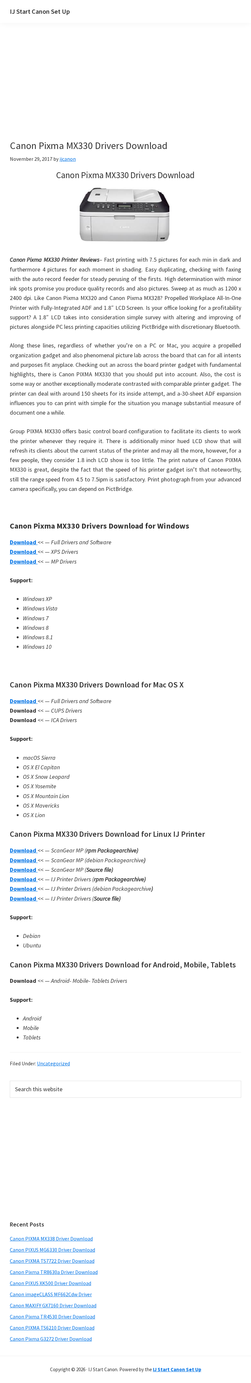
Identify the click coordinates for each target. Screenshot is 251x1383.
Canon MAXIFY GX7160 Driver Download (53, 1305)
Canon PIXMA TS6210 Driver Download (52, 1327)
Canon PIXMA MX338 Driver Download (51, 1238)
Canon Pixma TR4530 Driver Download (52, 1316)
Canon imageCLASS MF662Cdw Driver (51, 1294)
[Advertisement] (125, 91)
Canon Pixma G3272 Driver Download (51, 1339)
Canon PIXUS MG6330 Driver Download (52, 1249)
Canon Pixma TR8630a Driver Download (54, 1272)
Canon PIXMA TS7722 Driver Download (52, 1261)
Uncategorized (53, 1063)
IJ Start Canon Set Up (40, 11)
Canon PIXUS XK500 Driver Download (50, 1283)
